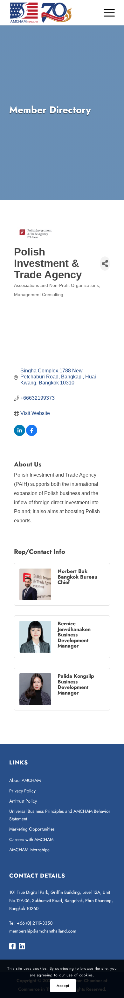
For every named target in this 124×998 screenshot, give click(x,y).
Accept (63, 985)
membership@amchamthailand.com (42, 931)
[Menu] (106, 12)
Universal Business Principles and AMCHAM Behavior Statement (59, 815)
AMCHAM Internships (29, 849)
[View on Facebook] (31, 434)
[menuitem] (106, 12)
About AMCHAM (25, 780)
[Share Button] (105, 263)
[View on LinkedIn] (19, 434)
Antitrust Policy (23, 801)
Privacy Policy (22, 791)
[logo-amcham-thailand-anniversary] (51, 12)
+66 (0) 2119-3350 (34, 923)
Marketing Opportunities (32, 829)
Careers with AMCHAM (31, 839)
